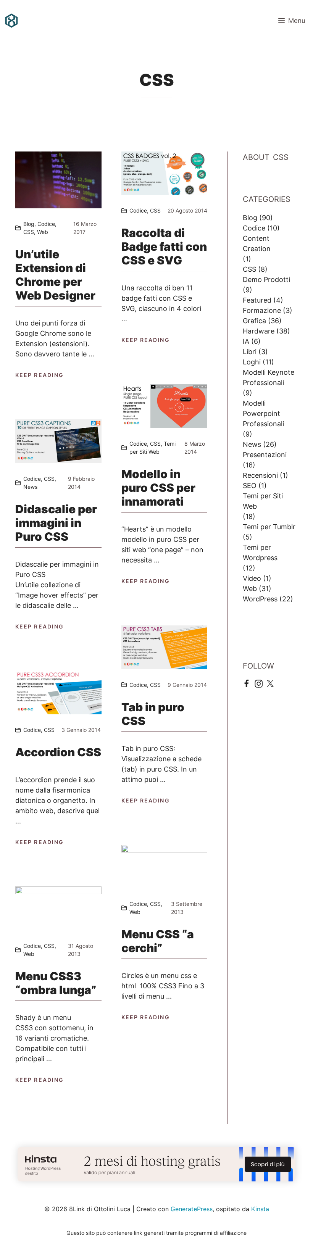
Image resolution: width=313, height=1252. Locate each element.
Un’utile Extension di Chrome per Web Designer (55, 274)
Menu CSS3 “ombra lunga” (55, 983)
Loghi (252, 362)
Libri (250, 352)
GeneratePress (192, 1209)
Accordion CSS (58, 752)
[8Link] (11, 20)
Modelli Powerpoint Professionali (263, 413)
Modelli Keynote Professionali (268, 377)
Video (252, 578)
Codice (46, 224)
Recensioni (260, 475)
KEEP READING (39, 375)
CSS (28, 232)
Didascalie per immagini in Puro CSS (56, 522)
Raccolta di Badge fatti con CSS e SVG (164, 246)
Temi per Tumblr (269, 527)
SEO (250, 486)
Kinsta (260, 1209)
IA (246, 341)
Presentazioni (265, 455)
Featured (257, 300)
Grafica (254, 321)
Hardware (258, 331)
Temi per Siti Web (263, 501)
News (30, 486)
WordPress (260, 599)
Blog (28, 224)
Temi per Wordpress (260, 552)
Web (42, 232)
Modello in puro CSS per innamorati (158, 487)
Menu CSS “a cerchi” (157, 941)
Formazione (262, 310)
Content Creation (257, 243)
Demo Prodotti (266, 280)
